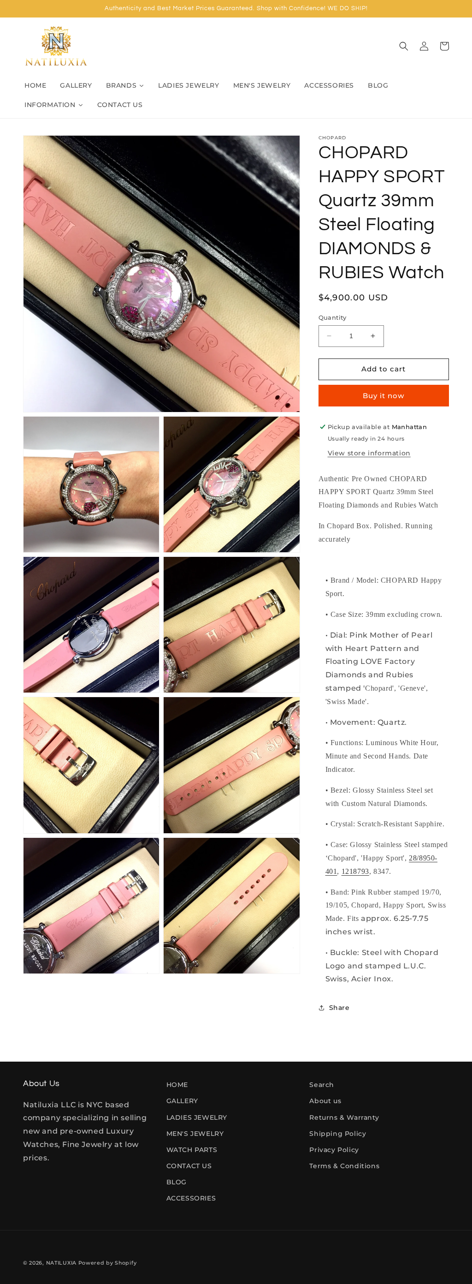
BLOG (176, 1182)
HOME (177, 1085)
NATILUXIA (62, 1263)
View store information (369, 453)
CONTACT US (189, 1166)
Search (321, 1085)
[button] (404, 46)
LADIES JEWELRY (196, 1117)
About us (325, 1101)
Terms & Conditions (344, 1166)
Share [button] (339, 1007)
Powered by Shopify (107, 1263)
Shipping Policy (337, 1133)
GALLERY (182, 1101)
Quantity (333, 317)
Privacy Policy (334, 1150)
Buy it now (383, 395)
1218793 (355, 871)
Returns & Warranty (344, 1117)
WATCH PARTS (192, 1150)
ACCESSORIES (191, 1198)
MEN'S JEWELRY (195, 1133)
